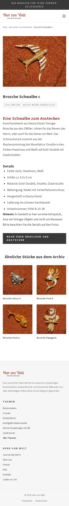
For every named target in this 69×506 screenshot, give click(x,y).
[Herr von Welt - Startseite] (14, 16)
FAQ (5, 469)
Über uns (7, 459)
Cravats (6, 413)
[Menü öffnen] (64, 16)
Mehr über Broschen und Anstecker (28, 238)
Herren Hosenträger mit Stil (16, 428)
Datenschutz (41, 500)
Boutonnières (9, 408)
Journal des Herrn (12, 454)
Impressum (27, 500)
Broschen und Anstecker (20, 27)
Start (5, 27)
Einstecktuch (9, 418)
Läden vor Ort (10, 479)
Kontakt (7, 474)
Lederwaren (9, 432)
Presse (6, 464)
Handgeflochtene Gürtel (15, 423)
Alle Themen (9, 437)
